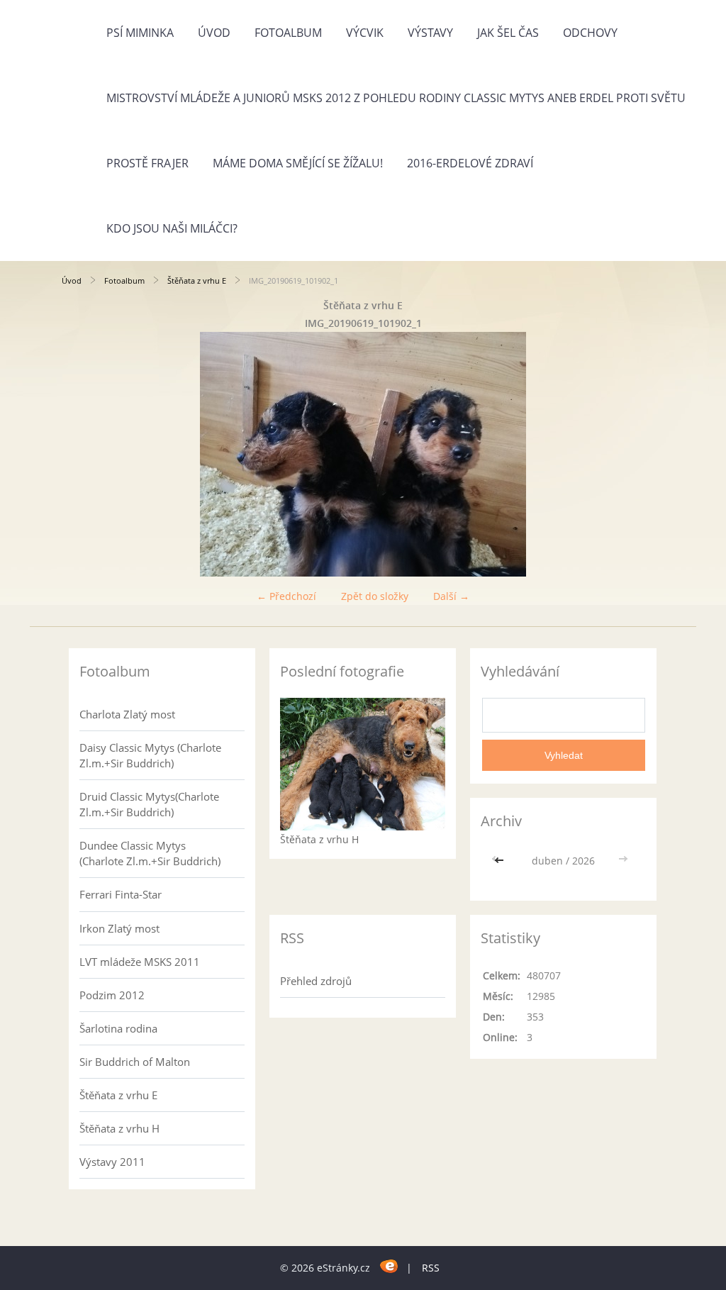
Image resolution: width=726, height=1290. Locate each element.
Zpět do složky (374, 596)
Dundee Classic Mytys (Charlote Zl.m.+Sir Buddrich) (149, 853)
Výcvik (365, 32)
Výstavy (430, 32)
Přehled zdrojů (316, 981)
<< (500, 860)
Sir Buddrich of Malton (134, 1062)
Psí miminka (140, 32)
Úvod (214, 32)
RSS (431, 1267)
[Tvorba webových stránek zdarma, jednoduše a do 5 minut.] (389, 1265)
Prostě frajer (147, 163)
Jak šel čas (508, 32)
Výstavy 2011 (112, 1162)
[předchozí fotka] (85, 454)
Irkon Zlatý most (119, 928)
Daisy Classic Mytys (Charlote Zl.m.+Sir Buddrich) (150, 755)
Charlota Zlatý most (127, 714)
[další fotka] (641, 454)
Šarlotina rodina (118, 1028)
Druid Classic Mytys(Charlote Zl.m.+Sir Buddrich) (149, 804)
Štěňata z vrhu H (119, 1128)
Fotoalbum (288, 32)
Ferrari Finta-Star (120, 894)
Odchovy (590, 32)
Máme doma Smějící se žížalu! (298, 163)
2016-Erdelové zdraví (470, 163)
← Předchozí (286, 596)
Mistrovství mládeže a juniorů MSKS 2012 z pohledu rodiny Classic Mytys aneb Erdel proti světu (396, 98)
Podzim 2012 (112, 995)
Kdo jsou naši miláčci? (172, 228)
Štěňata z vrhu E (196, 280)
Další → (451, 596)
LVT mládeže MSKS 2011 (139, 962)
